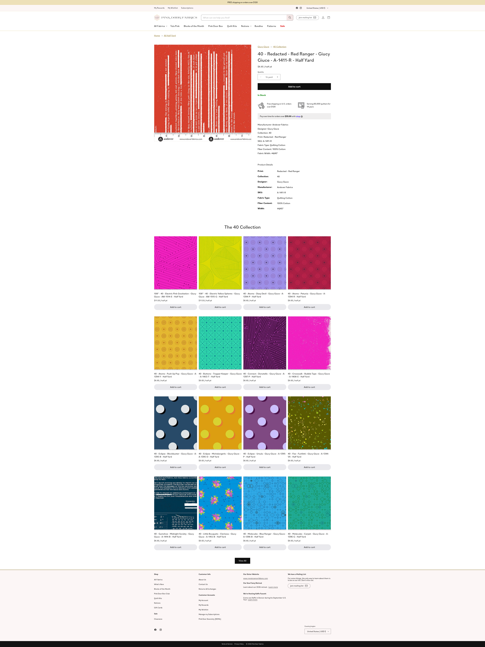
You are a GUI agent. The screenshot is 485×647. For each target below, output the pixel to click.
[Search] (290, 18)
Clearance (158, 619)
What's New (159, 584)
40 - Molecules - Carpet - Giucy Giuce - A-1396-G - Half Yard (308, 535)
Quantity (261, 72)
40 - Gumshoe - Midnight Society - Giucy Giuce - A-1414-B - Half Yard (174, 535)
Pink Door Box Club (162, 593)
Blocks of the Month (162, 589)
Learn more (273, 587)
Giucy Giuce (263, 46)
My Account (203, 600)
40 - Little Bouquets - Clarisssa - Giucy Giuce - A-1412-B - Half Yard (217, 535)
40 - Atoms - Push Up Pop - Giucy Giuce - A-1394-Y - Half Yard (175, 375)
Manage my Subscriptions (209, 614)
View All (242, 560)
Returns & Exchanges (207, 589)
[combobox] (247, 17)
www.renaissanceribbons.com (255, 578)
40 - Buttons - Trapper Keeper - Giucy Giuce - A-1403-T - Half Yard (220, 375)
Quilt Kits (158, 598)
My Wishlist (173, 8)
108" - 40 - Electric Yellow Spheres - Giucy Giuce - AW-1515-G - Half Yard (219, 295)
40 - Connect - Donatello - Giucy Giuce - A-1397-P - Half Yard (264, 375)
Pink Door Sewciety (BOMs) (210, 619)
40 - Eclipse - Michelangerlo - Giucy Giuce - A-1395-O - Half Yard (220, 455)
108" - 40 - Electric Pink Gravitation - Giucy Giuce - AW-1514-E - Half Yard (175, 295)
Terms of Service (227, 644)
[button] (160, 26)
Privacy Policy (239, 644)
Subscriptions (187, 8)
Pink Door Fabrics (257, 644)
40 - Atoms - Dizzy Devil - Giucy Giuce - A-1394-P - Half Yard (263, 295)
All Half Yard (170, 35)
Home (157, 35)
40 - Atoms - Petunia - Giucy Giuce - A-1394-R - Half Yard (307, 295)
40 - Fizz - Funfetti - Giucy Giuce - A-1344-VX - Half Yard (308, 455)
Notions (157, 603)
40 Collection (279, 46)
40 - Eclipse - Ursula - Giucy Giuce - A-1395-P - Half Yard (264, 455)
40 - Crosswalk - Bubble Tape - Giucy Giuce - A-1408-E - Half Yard (309, 375)
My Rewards (159, 8)
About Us (202, 579)
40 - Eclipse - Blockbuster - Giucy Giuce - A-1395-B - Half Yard (175, 455)
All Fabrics (158, 579)
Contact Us (203, 584)
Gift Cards (158, 607)
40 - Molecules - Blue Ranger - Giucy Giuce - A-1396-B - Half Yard (264, 535)
